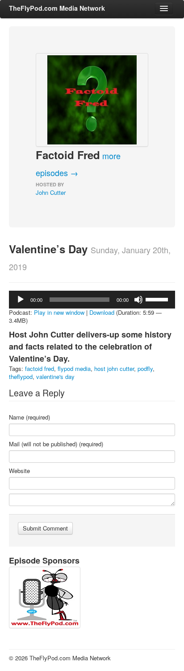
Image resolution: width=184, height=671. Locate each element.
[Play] (20, 299)
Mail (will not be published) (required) (56, 444)
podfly (145, 368)
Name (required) (29, 417)
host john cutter (114, 368)
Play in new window (59, 312)
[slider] (158, 299)
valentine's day (55, 376)
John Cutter (51, 192)
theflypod (21, 376)
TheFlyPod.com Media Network (57, 8)
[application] (92, 300)
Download (101, 312)
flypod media (74, 368)
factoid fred (39, 368)
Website (19, 471)
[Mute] (138, 299)
